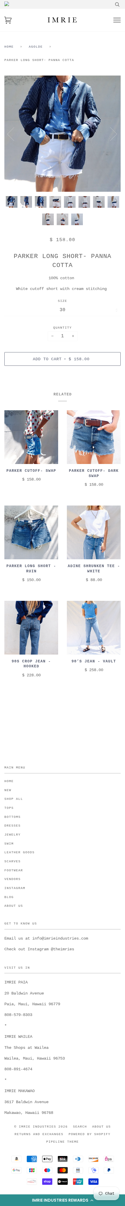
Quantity (62, 327)
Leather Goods (19, 852)
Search (80, 1126)
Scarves (12, 861)
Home (9, 47)
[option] (62, 134)
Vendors (12, 879)
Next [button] (110, 134)
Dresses (12, 825)
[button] (62, 1200)
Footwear (13, 870)
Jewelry (12, 834)
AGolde (36, 47)
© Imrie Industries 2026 (41, 1126)
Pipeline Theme (62, 1142)
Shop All (13, 799)
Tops (9, 808)
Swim (9, 843)
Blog (9, 897)
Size (62, 301)
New (7, 790)
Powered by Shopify (89, 1134)
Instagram (14, 888)
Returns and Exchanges (39, 1134)
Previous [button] (14, 134)
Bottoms (12, 817)
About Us (13, 906)
